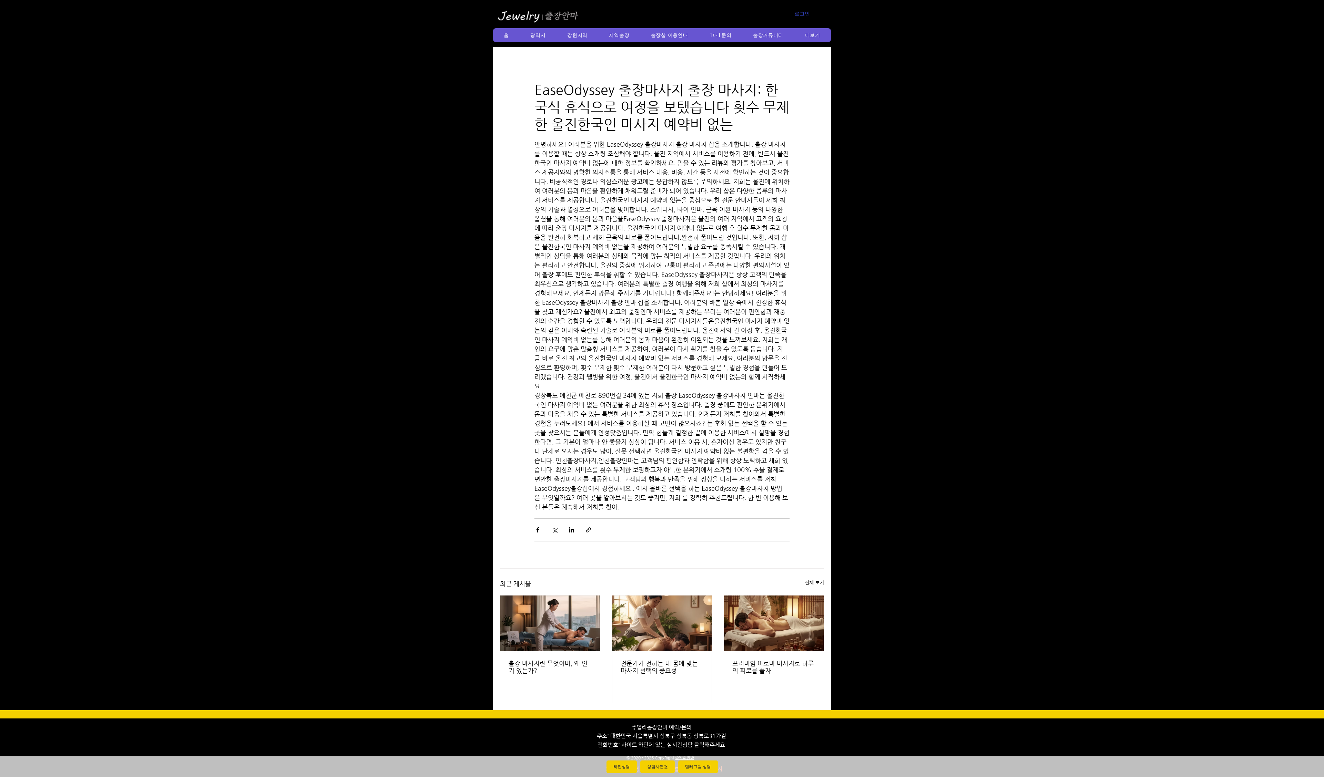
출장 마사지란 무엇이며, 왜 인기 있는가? (548, 667)
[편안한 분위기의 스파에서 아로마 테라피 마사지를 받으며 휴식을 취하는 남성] (774, 623)
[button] (538, 35)
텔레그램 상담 (698, 766)
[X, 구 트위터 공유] (554, 530)
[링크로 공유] (588, 530)
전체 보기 (814, 582)
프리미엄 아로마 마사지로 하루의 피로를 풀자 (773, 667)
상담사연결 (657, 766)
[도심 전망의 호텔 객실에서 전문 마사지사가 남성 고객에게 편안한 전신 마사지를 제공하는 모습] (550, 623)
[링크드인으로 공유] (571, 530)
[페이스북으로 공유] (537, 530)
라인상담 (621, 766)
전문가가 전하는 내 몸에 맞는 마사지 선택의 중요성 (659, 667)
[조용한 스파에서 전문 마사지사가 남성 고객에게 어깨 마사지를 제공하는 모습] (662, 623)
